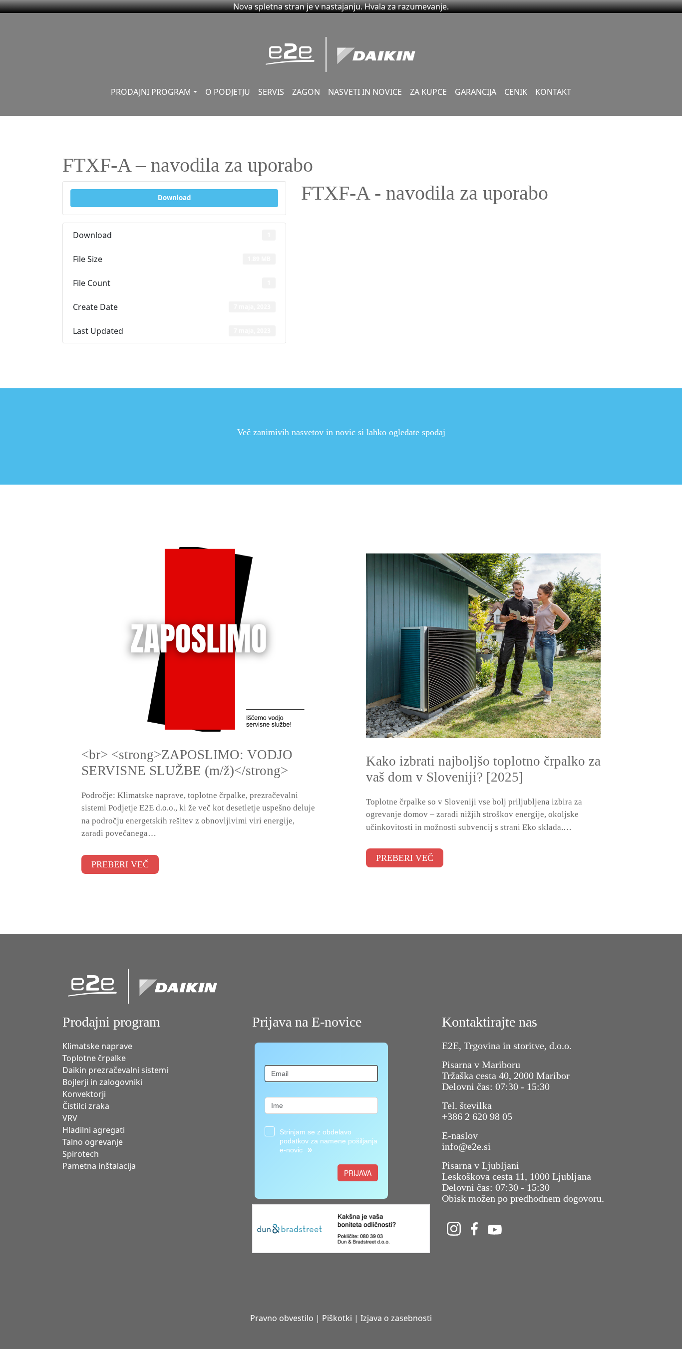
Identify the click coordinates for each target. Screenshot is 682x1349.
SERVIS (271, 91)
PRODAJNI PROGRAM (151, 91)
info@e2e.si (466, 1146)
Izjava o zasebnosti (396, 1318)
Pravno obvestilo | (285, 1318)
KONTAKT (553, 91)
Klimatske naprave (97, 1046)
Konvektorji (84, 1093)
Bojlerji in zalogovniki (102, 1082)
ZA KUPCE (428, 91)
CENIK (515, 91)
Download (174, 197)
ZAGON (306, 91)
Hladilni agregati (93, 1129)
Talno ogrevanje (92, 1141)
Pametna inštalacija (99, 1165)
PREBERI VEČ (120, 864)
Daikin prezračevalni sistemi (115, 1070)
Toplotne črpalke (94, 1058)
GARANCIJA (475, 91)
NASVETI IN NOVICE (365, 91)
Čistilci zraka (85, 1105)
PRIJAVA (357, 1173)
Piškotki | (340, 1318)
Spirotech (80, 1153)
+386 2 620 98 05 (477, 1116)
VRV (69, 1117)
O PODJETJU (227, 91)
